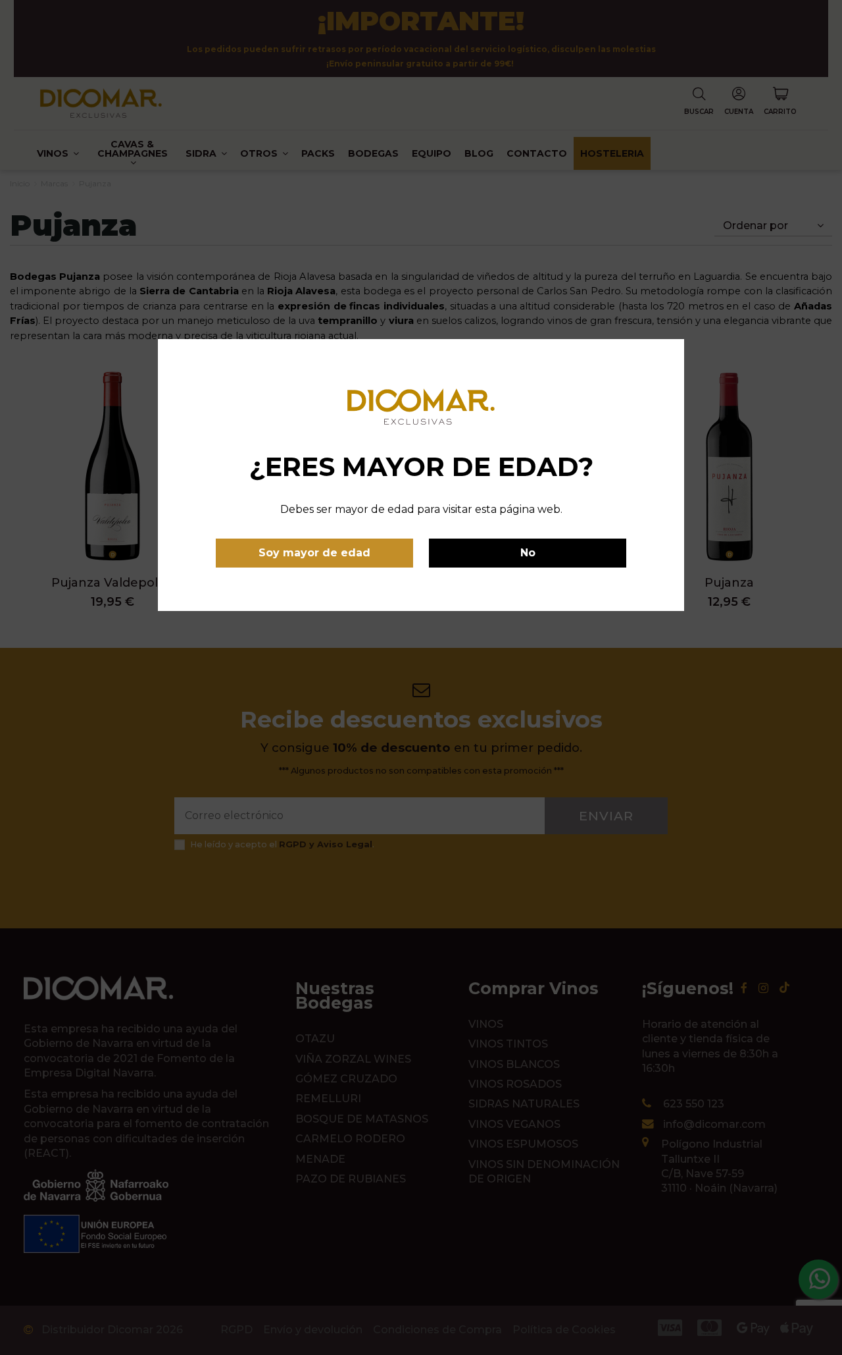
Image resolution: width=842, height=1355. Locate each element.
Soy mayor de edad (314, 552)
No (527, 552)
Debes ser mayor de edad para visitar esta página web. (421, 509)
